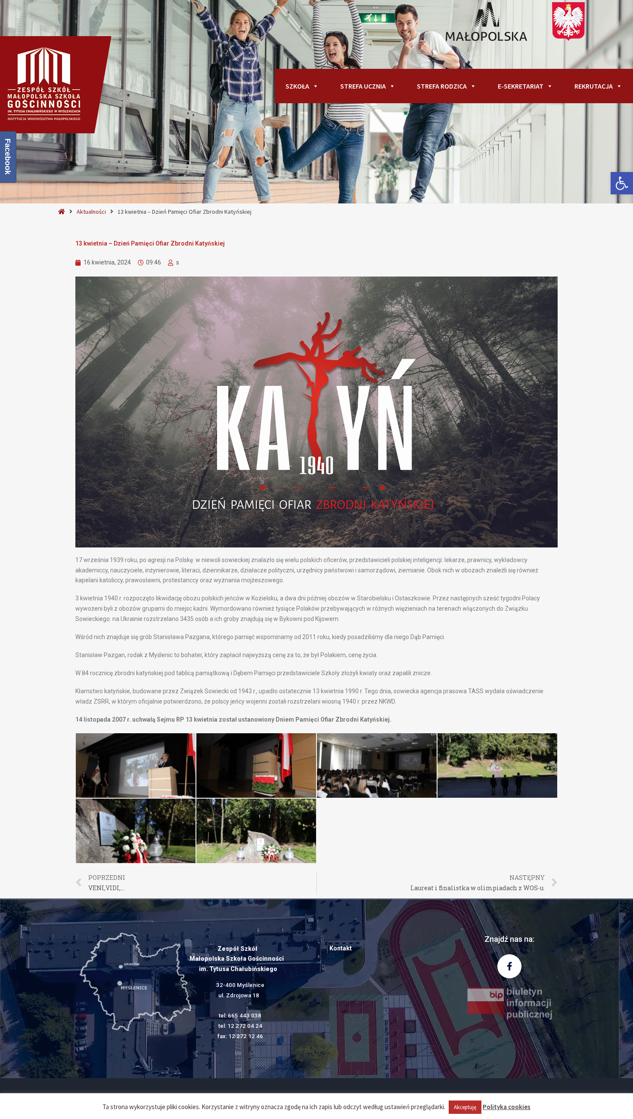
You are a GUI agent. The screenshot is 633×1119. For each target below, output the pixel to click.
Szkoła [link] (297, 86)
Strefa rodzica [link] (442, 86)
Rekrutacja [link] (593, 86)
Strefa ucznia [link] (363, 86)
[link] (622, 183)
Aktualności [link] (91, 211)
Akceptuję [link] (465, 1107)
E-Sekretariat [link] (520, 86)
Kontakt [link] (340, 948)
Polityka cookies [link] (507, 1107)
